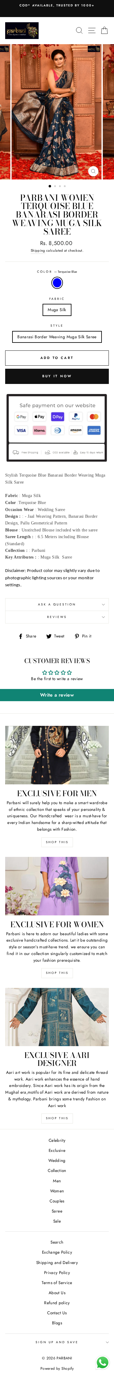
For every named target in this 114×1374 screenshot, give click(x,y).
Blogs (57, 1323)
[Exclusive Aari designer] (57, 1017)
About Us (57, 1293)
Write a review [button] (57, 694)
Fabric (57, 298)
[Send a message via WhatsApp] (102, 1362)
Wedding (56, 1160)
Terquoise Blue (57, 282)
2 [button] (55, 186)
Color (57, 271)
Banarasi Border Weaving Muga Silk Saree (56, 337)
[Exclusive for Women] (57, 886)
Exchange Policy (57, 1252)
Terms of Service (57, 1283)
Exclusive (57, 1150)
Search (56, 1242)
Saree (57, 1211)
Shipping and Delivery (57, 1262)
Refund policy (57, 1303)
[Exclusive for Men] (57, 755)
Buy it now (57, 376)
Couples (57, 1201)
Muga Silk (57, 310)
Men (57, 1181)
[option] (57, 5)
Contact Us (57, 1313)
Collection (57, 1170)
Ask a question (57, 604)
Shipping (38, 250)
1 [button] (50, 186)
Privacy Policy (57, 1272)
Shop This (57, 842)
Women (57, 1191)
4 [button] (65, 186)
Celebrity (57, 1140)
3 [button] (60, 186)
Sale (57, 1221)
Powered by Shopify (57, 1368)
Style (57, 325)
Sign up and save (57, 1342)
